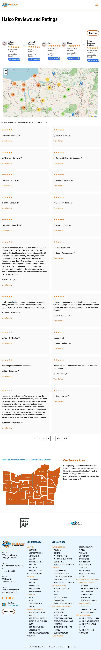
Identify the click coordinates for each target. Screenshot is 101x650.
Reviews (32, 583)
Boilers (57, 553)
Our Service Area (36, 562)
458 (58, 438)
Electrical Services (62, 589)
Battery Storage (60, 597)
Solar (56, 591)
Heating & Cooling (58, 547)
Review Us (93, 33)
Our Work (30, 577)
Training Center (35, 603)
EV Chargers (59, 600)
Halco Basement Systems (91, 43)
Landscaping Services (89, 600)
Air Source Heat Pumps (63, 559)
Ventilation (83, 553)
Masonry (84, 586)
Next (65, 438)
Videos (32, 606)
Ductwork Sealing (61, 633)
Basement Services (83, 615)
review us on (13, 59)
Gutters (84, 606)
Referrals (33, 568)
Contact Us (31, 636)
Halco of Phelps (11, 43)
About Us (30, 547)
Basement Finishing (86, 630)
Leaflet (95, 116)
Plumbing (55, 568)
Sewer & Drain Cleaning (63, 577)
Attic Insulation (60, 615)
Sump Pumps (83, 633)
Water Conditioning (61, 574)
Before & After (35, 591)
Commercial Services (35, 609)
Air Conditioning (60, 556)
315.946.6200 (14, 605)
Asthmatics (83, 577)
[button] (73, 114)
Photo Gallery (35, 589)
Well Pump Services (62, 580)
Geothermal (59, 562)
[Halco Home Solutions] (10, 5)
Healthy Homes (57, 636)
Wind (56, 594)
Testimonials (34, 580)
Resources (31, 594)
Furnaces (57, 550)
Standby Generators (89, 609)
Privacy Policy (64, 647)
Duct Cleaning (84, 571)
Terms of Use (72, 647)
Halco (50, 43)
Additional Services (86, 583)
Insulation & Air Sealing (60, 606)
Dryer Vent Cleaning (87, 574)
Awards (32, 559)
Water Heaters (60, 571)
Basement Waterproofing (89, 618)
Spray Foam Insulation (63, 618)
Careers (32, 565)
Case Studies (34, 586)
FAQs (31, 600)
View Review (7, 141)
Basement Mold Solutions (89, 621)
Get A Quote (8, 611)
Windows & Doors (87, 612)
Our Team (32, 550)
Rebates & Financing (34, 574)
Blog (31, 597)
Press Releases (35, 571)
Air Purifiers (84, 556)
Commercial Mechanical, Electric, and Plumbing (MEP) (39, 621)
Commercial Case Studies (39, 633)
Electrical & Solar (58, 586)
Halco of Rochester (32, 43)
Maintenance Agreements (64, 565)
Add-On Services (85, 603)
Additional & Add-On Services (87, 580)
